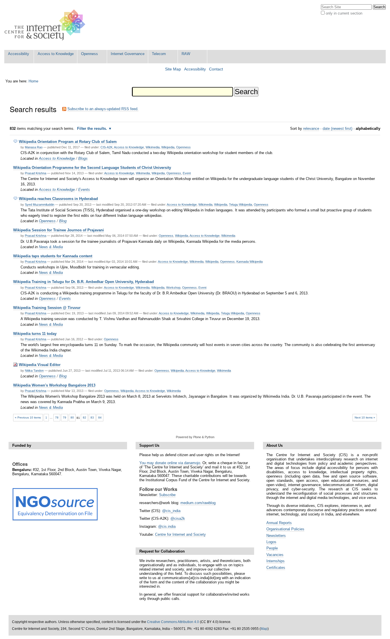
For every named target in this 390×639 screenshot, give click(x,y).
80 (72, 417)
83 (92, 417)
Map (264, 629)
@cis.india (167, 526)
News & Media (51, 247)
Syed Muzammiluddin (39, 204)
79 (64, 417)
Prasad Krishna (35, 173)
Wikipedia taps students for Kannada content (52, 256)
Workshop (173, 287)
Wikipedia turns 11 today (35, 333)
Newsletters (276, 535)
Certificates (275, 567)
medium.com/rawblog (198, 503)
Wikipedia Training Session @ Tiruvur (47, 308)
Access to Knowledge (56, 54)
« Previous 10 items (28, 417)
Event (187, 173)
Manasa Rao (34, 147)
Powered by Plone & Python (195, 437)
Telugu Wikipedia (240, 204)
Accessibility (18, 54)
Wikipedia (167, 147)
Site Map (173, 69)
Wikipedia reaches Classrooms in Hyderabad (58, 199)
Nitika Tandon (34, 370)
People (272, 548)
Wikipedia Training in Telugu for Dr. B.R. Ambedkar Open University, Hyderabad (83, 282)
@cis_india (171, 511)
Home (33, 81)
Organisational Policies (285, 529)
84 (100, 417)
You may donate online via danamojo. (170, 463)
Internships (275, 561)
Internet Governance (127, 54)
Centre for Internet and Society (180, 534)
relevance (311, 128)
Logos (271, 542)
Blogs (83, 158)
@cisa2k (177, 518)
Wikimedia (153, 147)
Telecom (159, 54)
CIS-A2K (106, 147)
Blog (63, 221)
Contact (216, 69)
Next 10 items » (365, 417)
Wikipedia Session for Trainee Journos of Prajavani (58, 230)
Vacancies (275, 555)
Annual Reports (279, 523)
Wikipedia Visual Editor (40, 365)
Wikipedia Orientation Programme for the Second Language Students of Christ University (92, 167)
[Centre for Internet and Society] (46, 25)
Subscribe (167, 495)
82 (84, 417)
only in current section (344, 13)
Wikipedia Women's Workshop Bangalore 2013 (54, 385)
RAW (186, 54)
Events (84, 189)
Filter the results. (92, 128)
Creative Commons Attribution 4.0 (173, 622)
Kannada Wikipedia (249, 261)
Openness (89, 54)
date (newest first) (337, 128)
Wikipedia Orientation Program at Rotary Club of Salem (68, 141)
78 (57, 417)
